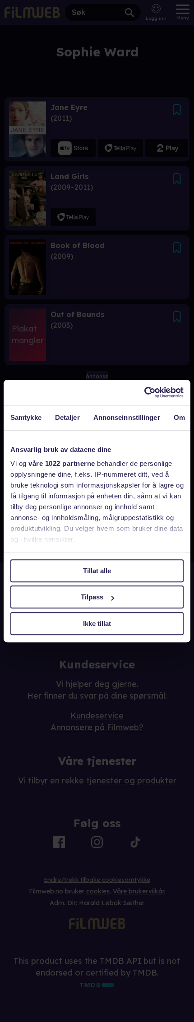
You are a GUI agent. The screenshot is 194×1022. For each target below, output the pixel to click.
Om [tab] (179, 417)
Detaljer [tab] (67, 417)
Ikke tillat (97, 623)
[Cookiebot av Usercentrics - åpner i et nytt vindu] (144, 392)
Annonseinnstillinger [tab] (126, 417)
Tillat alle (97, 571)
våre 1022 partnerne (61, 463)
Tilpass (92, 597)
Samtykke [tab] (26, 417)
